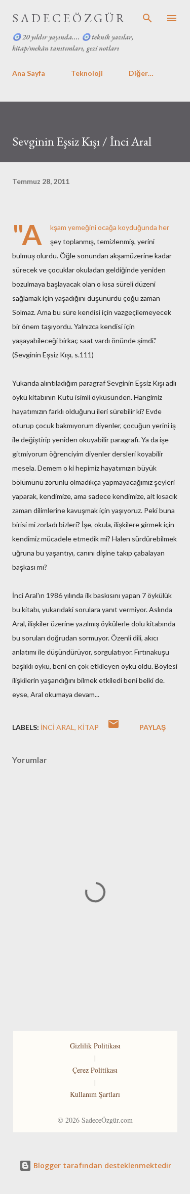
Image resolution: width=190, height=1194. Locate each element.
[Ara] (147, 18)
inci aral (57, 727)
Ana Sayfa (28, 73)
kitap (88, 727)
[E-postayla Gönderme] (113, 727)
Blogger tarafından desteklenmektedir (101, 1165)
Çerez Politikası (95, 1070)
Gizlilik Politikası (95, 1045)
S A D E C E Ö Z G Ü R (68, 18)
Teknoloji (87, 73)
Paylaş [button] (152, 727)
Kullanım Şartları (95, 1094)
